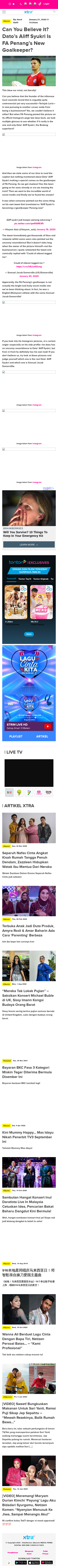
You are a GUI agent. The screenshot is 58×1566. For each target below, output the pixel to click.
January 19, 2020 (46, 229)
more (29, 634)
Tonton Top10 (24, 579)
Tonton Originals (40, 579)
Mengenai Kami (29, 1553)
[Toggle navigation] (4, 12)
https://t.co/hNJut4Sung (29, 266)
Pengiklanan (13, 1552)
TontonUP (11, 579)
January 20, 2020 (29, 276)
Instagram (37, 167)
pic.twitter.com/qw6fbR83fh (29, 223)
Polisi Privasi (45, 1553)
